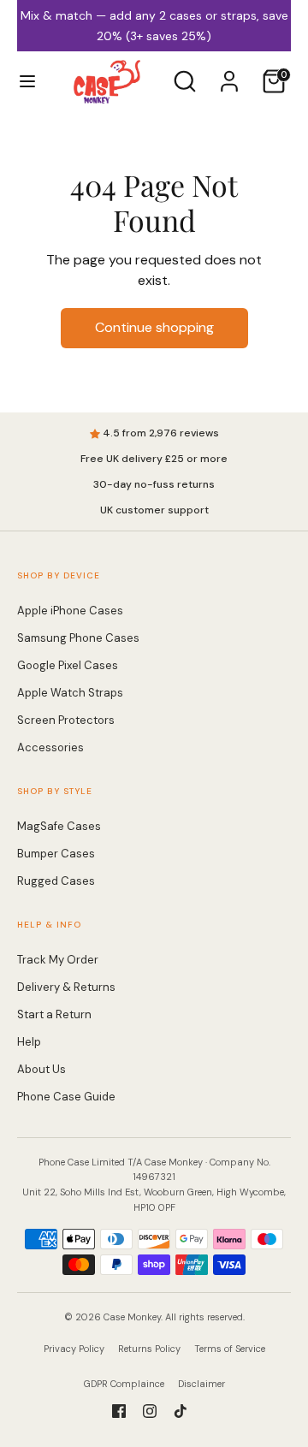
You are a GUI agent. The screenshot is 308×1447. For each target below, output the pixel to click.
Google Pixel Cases (67, 645)
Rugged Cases (56, 860)
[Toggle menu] (27, 61)
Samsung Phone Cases (78, 617)
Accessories (50, 727)
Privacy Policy (74, 1328)
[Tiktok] (180, 1390)
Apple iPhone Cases (70, 590)
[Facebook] (119, 1390)
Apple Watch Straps (70, 672)
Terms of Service (229, 1328)
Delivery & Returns (66, 966)
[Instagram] (150, 1390)
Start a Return (54, 994)
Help (29, 1021)
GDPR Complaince (124, 1363)
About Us (41, 1048)
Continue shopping (154, 307)
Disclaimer (201, 1363)
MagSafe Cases (59, 805)
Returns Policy (149, 1328)
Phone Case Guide (66, 1076)
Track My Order (57, 939)
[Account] (229, 53)
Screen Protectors (66, 699)
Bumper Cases (56, 833)
